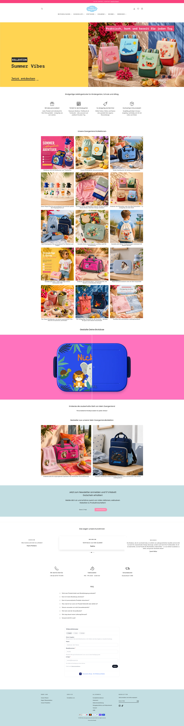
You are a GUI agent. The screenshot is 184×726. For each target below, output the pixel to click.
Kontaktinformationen (98, 698)
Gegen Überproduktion (46, 700)
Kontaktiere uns (71, 698)
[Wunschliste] (138, 8)
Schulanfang (101, 14)
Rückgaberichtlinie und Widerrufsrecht (102, 705)
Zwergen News (121, 14)
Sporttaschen (90, 14)
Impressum (95, 700)
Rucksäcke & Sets (78, 14)
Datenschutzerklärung (98, 703)
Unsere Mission (45, 698)
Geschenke (111, 14)
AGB (94, 710)
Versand (95, 708)
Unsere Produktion (45, 703)
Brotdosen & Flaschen (64, 14)
